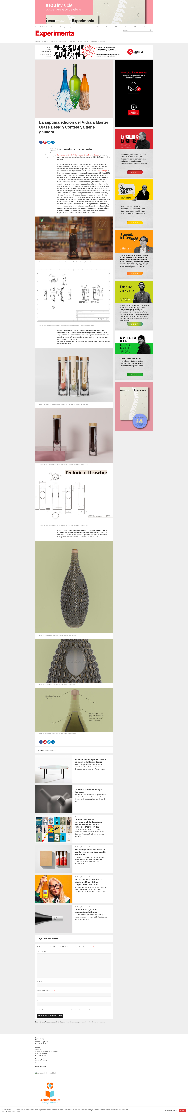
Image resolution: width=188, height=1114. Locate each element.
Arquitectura (45, 41)
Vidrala (50, 157)
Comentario (42, 952)
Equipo (37, 1063)
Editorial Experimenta (41, 1061)
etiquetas (44, 157)
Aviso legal (38, 1049)
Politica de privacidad (41, 1053)
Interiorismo (62, 41)
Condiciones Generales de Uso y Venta (46, 1051)
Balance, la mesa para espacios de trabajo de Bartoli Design (90, 760)
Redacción (53, 149)
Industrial (54, 41)
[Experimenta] (54, 33)
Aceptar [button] (182, 1110)
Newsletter (94, 41)
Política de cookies (40, 1055)
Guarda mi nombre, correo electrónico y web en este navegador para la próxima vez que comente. (65, 1010)
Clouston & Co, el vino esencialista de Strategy (87, 910)
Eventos (79, 41)
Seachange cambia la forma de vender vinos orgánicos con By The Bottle (90, 852)
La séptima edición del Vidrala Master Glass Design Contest (78, 155)
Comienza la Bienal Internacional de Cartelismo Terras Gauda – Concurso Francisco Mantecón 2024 (88, 823)
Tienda (101, 41)
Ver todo (86, 41)
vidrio (54, 157)
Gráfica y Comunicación (83, 847)
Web (38, 1000)
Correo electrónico (46, 991)
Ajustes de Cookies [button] (171, 1110)
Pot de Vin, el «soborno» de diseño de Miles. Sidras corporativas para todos (88, 882)
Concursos (71, 41)
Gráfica (37, 41)
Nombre (40, 981)
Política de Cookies (14, 1111)
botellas (47, 155)
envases (53, 155)
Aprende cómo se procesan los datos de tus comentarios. (85, 1022)
